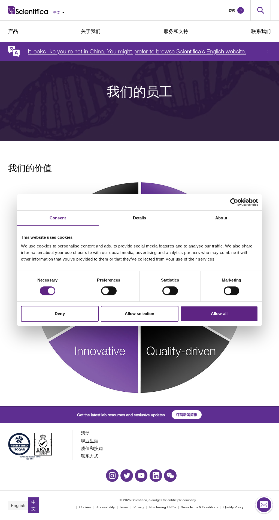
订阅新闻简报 (186, 414)
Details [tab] (139, 218)
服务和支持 (176, 31)
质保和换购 (92, 448)
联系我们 (261, 31)
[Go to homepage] (28, 10)
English (18, 505)
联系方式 (89, 455)
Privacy (139, 507)
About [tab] (221, 218)
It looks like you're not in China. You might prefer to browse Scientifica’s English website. (137, 51)
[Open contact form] (264, 505)
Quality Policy (233, 507)
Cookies (85, 507)
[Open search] (260, 10)
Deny (60, 313)
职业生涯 (89, 440)
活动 (85, 433)
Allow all (219, 313)
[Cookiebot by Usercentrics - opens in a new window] (234, 202)
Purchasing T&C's (162, 507)
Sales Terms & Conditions (199, 507)
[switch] (109, 290)
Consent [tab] (58, 218)
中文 (33, 505)
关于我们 (91, 31)
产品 (13, 31)
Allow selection (139, 313)
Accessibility (105, 507)
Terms (124, 507)
